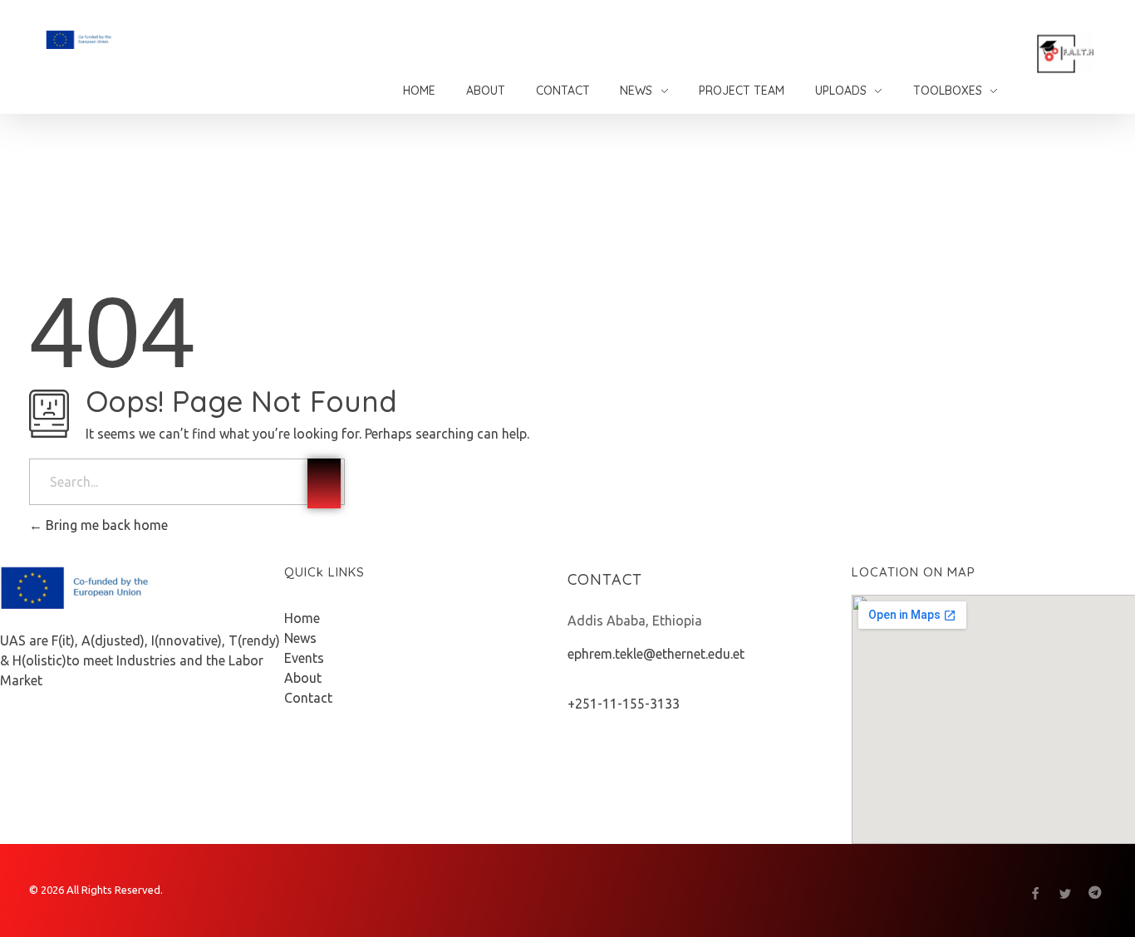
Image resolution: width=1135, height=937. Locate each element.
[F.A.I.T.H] (122, 39)
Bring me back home (105, 525)
